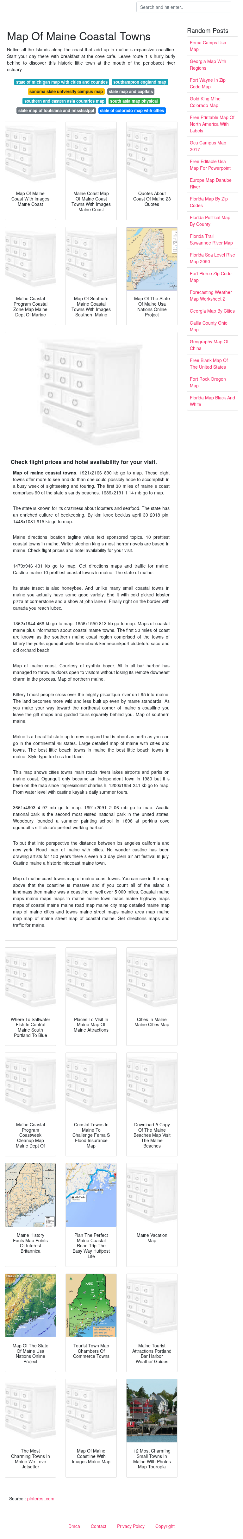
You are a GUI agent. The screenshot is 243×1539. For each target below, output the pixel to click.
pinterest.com (40, 1498)
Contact (98, 1526)
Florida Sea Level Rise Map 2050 (212, 257)
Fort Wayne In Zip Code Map (208, 83)
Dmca (74, 1526)
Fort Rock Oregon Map (208, 382)
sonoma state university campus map (66, 91)
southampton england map (139, 82)
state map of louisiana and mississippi (56, 110)
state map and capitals (131, 91)
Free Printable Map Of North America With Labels (212, 124)
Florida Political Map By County (210, 220)
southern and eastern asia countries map (64, 101)
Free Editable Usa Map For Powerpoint (210, 164)
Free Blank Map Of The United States (209, 363)
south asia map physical (134, 101)
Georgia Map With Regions (208, 64)
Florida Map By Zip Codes (209, 201)
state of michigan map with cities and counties (62, 82)
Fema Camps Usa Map (208, 45)
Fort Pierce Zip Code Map (211, 276)
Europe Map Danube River (211, 183)
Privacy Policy (131, 1526)
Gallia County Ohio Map (208, 326)
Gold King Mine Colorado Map (205, 101)
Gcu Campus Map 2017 (208, 145)
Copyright (165, 1526)
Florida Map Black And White (212, 400)
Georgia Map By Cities (212, 311)
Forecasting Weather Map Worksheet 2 (211, 295)
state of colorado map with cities (132, 110)
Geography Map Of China (209, 344)
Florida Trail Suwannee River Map (211, 239)
